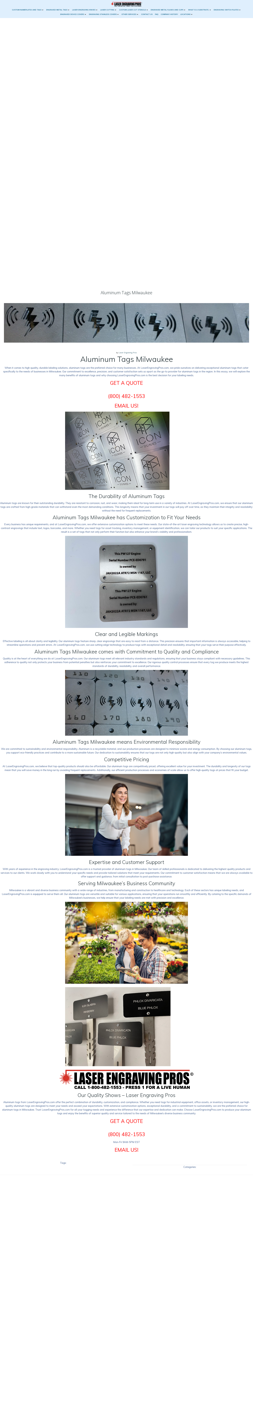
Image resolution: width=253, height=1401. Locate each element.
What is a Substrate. (198, 10)
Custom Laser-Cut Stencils (132, 10)
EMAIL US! (126, 406)
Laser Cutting (107, 10)
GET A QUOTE (126, 383)
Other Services (128, 14)
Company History (169, 14)
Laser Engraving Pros (128, 352)
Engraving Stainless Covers (103, 14)
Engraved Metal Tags (56, 10)
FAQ (156, 14)
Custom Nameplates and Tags (27, 10)
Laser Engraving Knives (84, 10)
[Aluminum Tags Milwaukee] (126, 322)
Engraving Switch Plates (226, 10)
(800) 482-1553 (126, 396)
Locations (185, 14)
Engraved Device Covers (72, 14)
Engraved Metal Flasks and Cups (167, 10)
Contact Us (147, 14)
